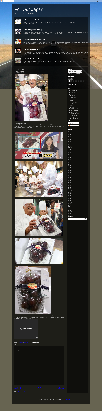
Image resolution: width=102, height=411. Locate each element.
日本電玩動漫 (72, 107)
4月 (68, 141)
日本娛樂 (71, 97)
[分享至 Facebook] (36, 342)
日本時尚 (71, 100)
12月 (69, 147)
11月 (69, 149)
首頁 (39, 388)
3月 (68, 143)
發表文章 (72, 123)
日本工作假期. (72, 90)
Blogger (68, 399)
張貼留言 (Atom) (21, 391)
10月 (69, 151)
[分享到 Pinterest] (38, 342)
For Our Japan (28, 9)
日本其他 (71, 94)
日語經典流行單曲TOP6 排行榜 (33, 30)
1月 (68, 146)
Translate (78, 73)
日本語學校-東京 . (73, 113)
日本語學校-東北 (72, 112)
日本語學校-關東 (72, 115)
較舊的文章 (61, 388)
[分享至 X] (35, 342)
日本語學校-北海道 (73, 110)
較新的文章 (17, 388)
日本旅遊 (71, 99)
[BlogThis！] (33, 342)
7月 (68, 136)
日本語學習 (71, 117)
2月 (68, 144)
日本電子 (71, 105)
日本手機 (71, 92)
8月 (68, 134)
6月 (68, 131)
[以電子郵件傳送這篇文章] (32, 342)
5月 (68, 139)
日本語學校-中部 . (73, 108)
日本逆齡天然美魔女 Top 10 (32, 49)
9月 (68, 133)
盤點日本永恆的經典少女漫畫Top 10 (35, 39)
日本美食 (20, 344)
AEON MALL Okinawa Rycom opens (35, 58)
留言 (71, 125)
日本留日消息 (72, 102)
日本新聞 (71, 104)
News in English (72, 118)
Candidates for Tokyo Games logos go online (38, 19)
